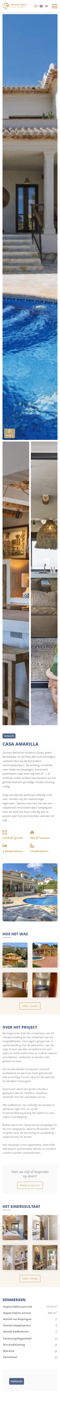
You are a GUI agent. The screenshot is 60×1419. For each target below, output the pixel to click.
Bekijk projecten (30, 1185)
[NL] (41, 6)
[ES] (35, 6)
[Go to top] (52, 1415)
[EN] (46, 6)
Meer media (30, 1006)
